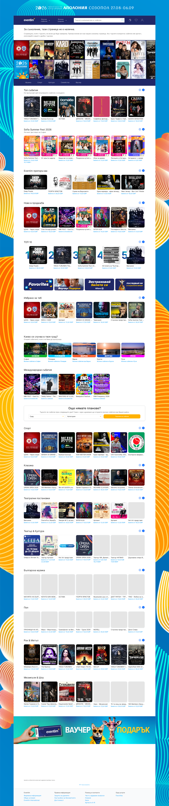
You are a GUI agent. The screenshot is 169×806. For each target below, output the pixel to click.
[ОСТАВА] (67, 50)
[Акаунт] (142, 20)
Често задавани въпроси (94, 796)
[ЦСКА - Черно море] (21, 50)
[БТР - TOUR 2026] (144, 69)
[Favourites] (38, 284)
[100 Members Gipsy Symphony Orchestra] (83, 69)
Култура (52, 82)
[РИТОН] (98, 50)
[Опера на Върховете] (67, 69)
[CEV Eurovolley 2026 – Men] (36, 69)
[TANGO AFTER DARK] (83, 50)
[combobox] (97, 20)
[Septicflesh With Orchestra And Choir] (129, 50)
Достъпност (59, 800)
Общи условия (29, 798)
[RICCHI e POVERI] (36, 50)
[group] (84, 730)
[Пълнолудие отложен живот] (52, 69)
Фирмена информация (32, 796)
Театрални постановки (37, 498)
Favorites (119, 796)
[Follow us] (130, 284)
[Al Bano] (144, 50)
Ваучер (78, 82)
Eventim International (32, 800)
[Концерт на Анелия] (113, 50)
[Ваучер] (69, 284)
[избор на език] (130, 20)
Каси (87, 800)
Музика (28, 82)
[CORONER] (129, 69)
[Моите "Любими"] (136, 19)
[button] (46, 59)
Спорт (39, 82)
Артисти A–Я (90, 803)
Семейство (65, 82)
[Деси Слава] (98, 69)
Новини (88, 798)
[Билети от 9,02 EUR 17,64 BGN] (21, 69)
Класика (28, 465)
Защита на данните (61, 796)
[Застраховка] (99, 284)
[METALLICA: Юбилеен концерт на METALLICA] (52, 50)
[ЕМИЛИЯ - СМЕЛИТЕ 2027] (113, 69)
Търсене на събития (122, 416)
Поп (26, 607)
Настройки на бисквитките (65, 798)
